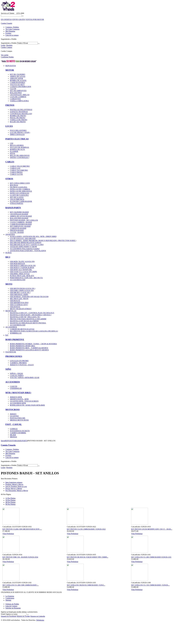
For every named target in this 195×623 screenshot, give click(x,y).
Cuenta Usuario (6, 23)
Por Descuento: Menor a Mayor (16, 490)
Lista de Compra (11, 606)
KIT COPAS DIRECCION (20, 183)
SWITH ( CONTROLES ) (19, 157)
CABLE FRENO (16, 172)
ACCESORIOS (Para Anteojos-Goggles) (24, 249)
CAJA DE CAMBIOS (18, 97)
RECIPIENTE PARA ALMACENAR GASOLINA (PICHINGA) (34, 331)
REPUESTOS (10, 441)
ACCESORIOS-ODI (17, 280)
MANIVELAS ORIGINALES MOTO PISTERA (28, 323)
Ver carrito (4, 55)
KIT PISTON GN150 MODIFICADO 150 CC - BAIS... (151, 529)
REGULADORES (17, 145)
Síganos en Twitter (23, 616)
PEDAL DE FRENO (17, 118)
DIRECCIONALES (17, 134)
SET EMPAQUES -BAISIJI (20, 226)
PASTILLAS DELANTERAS (21, 110)
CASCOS (13, 386)
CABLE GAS (15, 168)
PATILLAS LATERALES (19, 193)
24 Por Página (10, 500)
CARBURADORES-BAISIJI (21, 224)
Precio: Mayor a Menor (13, 488)
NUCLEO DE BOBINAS (19, 147)
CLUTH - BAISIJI (17, 232)
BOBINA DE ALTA (17, 149)
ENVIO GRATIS (18, 19)
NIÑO (8, 369)
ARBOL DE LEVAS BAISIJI (21, 216)
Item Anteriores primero (13, 482)
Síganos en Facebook (8, 616)
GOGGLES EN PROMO (19, 361)
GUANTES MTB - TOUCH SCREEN (24, 401)
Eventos (8, 33)
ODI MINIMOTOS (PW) (19, 303)
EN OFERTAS (6, 19)
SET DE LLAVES (16, 197)
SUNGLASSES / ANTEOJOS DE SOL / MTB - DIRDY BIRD (33, 236)
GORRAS (13, 429)
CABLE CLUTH (16, 174)
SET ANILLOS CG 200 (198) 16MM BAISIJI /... (20, 585)
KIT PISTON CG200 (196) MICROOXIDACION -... (22, 529)
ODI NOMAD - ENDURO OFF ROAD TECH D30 (29, 297)
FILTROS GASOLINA (18, 187)
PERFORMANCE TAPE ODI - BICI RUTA (26, 278)
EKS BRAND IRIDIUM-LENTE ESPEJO (25, 242)
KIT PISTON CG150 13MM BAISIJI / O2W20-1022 (86, 529)
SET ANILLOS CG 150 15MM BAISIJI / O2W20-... (150, 585)
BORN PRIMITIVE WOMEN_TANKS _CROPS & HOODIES (33, 344)
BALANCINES (16, 93)
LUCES (9, 126)
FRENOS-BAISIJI (17, 230)
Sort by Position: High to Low (16, 486)
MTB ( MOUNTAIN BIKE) (18, 392)
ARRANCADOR (16, 78)
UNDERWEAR (16, 388)
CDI (11, 143)
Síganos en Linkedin (37, 616)
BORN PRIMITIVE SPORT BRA (22, 346)
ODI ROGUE (15, 301)
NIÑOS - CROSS (16, 373)
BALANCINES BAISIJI (19, 218)
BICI (7, 257)
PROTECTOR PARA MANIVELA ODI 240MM (28, 319)
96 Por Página (10, 504)
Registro (9, 45)
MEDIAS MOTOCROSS (19, 420)
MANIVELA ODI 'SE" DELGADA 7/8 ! (25, 317)
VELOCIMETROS (17, 199)
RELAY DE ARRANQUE (20, 155)
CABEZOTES (15, 99)
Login (3, 45)
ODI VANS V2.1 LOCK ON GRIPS (23, 272)
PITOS (12, 153)
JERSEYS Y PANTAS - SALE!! (22, 365)
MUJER (13, 435)
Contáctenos (9, 598)
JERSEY (13, 414)
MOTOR (9, 70)
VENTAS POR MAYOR (34, 19)
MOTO (8, 284)
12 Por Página (10, 498)
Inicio (3, 441)
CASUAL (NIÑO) (16, 375)
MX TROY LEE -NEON (19, 299)
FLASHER (14, 151)
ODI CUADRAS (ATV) (19, 305)
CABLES (9, 162)
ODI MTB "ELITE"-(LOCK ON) (22, 261)
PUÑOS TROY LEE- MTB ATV (22, 276)
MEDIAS (13, 437)
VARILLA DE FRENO (18, 120)
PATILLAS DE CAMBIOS (20, 189)
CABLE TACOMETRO (19, 170)
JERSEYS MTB (16, 397)
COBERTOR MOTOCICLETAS (22, 329)
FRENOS (9, 105)
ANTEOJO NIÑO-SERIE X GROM (23, 247)
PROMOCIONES (13, 356)
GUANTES (14, 416)
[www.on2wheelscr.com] (8, 11)
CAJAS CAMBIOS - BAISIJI (21, 222)
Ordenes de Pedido (12, 604)
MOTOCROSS (12, 409)
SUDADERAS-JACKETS (20, 431)
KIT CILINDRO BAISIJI (19, 212)
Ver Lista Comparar (12, 29)
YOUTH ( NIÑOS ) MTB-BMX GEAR (24, 377)
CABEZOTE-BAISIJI (18, 228)
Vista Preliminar (8, 534)
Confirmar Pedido (7, 57)
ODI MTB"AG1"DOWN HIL (21, 270)
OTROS (9, 179)
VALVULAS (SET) (17, 84)
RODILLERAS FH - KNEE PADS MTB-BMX (27, 405)
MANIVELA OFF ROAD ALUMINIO (24, 321)
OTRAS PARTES (16, 203)
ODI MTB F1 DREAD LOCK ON (23, 266)
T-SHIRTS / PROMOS (18, 363)
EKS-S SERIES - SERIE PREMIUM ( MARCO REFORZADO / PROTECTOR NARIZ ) (43, 240)
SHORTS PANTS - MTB (19, 399)
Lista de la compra (12, 35)
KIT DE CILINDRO (17, 74)
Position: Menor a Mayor (14, 484)
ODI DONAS (15, 307)
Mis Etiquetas (10, 31)
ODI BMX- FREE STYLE (20, 274)
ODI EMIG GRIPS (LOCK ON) (22, 290)
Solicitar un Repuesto (13, 608)
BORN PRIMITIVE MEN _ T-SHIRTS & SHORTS (29, 348)
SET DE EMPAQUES (18, 91)
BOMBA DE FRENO (18, 116)
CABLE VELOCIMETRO (20, 166)
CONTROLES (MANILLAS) (21, 114)
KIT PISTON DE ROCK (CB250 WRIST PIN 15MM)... (87, 557)
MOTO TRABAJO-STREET (20, 309)
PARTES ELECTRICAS (17, 139)
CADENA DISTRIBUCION (20, 87)
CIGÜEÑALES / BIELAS (19, 95)
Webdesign (40, 620)
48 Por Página (10, 502)
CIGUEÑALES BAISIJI (19, 214)
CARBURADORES (17, 82)
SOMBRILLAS (16, 333)
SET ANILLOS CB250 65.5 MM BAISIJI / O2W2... (86, 585)
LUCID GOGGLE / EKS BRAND (23, 238)
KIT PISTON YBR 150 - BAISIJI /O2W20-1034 (20, 557)
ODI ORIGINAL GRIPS (19, 294)
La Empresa (9, 596)
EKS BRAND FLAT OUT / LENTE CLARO (27, 245)
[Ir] (39, 43)
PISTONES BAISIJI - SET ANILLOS (24, 220)
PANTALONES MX (17, 418)
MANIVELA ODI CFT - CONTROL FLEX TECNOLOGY (32, 313)
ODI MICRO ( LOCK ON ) (20, 292)
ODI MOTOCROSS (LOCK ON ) (22, 288)
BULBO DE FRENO (18, 122)
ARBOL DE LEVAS (17, 76)
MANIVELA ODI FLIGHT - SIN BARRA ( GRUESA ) (30, 315)
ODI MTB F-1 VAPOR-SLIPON (22, 268)
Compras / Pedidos (12, 27)
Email (3, 614)
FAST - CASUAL (13, 424)
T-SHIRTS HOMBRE (18, 433)
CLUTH (13, 89)
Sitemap (8, 600)
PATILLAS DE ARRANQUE (21, 191)
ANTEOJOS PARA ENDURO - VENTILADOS (28, 251)
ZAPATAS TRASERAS (19, 112)
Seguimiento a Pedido (8, 43)
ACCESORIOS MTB (18, 403)
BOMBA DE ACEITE (18, 80)
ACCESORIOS (12, 382)
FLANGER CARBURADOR (21, 201)
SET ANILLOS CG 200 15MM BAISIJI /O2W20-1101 (151, 557)
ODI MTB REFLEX (17, 263)
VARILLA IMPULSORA (19, 101)
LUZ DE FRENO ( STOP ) (20, 132)
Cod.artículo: (7, 527)
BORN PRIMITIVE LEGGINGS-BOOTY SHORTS (29, 350)
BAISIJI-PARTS (13, 208)
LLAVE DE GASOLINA (19, 195)
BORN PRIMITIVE (14, 339)
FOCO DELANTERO (18, 130)
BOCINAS (14, 185)
